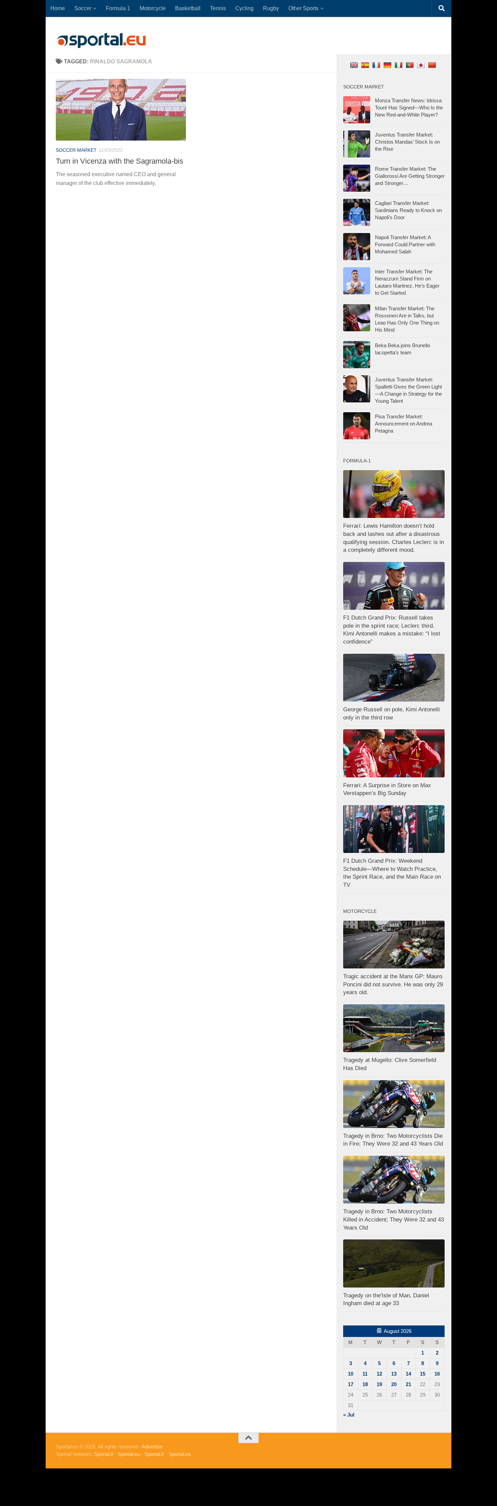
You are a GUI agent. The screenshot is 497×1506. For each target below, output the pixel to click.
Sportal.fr (154, 1454)
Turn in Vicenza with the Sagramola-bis (119, 161)
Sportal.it (103, 1454)
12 (379, 1374)
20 (394, 1384)
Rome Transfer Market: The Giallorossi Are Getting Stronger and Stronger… (410, 176)
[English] (355, 65)
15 (422, 1374)
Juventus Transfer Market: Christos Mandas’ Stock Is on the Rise (407, 142)
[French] (377, 65)
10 (350, 1374)
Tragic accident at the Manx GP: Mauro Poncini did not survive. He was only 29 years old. (393, 984)
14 (408, 1374)
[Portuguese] (411, 65)
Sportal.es (180, 1454)
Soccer (82, 8)
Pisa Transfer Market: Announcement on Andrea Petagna (403, 424)
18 (365, 1384)
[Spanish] (366, 65)
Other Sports (303, 8)
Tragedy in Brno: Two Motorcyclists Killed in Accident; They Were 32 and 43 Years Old (393, 1219)
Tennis (218, 8)
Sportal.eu (129, 1454)
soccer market (76, 150)
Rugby (271, 8)
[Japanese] (422, 65)
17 (350, 1384)
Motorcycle (153, 8)
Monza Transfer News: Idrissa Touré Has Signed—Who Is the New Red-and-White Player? (409, 108)
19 (379, 1384)
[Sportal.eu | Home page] (101, 40)
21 (408, 1384)
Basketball (187, 8)
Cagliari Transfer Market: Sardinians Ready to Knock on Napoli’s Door (408, 210)
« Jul (348, 1415)
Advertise (152, 1446)
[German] (388, 65)
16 (437, 1374)
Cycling (244, 8)
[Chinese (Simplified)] (433, 65)
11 (365, 1374)
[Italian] (399, 65)
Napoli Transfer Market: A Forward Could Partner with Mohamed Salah (405, 244)
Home (57, 8)
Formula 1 (118, 8)
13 (394, 1374)
